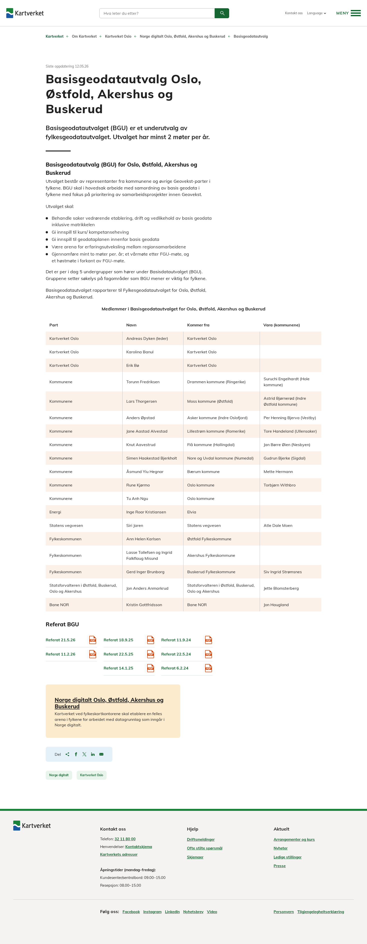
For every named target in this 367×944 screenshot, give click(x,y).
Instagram (152, 911)
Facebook (131, 911)
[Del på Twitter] (84, 754)
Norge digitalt (59, 775)
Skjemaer (195, 857)
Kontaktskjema (138, 846)
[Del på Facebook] (76, 754)
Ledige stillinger (288, 857)
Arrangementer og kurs (294, 839)
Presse (280, 865)
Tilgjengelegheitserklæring (320, 911)
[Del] (67, 754)
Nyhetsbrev (193, 911)
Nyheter (281, 848)
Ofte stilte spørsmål (204, 848)
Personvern (284, 911)
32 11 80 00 (125, 839)
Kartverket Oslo (91, 775)
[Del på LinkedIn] (93, 754)
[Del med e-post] (101, 754)
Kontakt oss (294, 13)
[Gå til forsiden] (25, 13)
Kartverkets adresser (119, 854)
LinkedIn (172, 911)
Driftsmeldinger (201, 839)
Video (212, 911)
